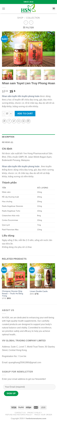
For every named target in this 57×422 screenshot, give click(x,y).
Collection (33, 18)
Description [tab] (8, 137)
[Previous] (6, 49)
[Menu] (3, 8)
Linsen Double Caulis (39, 291)
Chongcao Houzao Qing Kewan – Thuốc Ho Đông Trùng (12, 293)
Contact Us (20, 413)
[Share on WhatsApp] (4, 121)
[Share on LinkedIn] (28, 121)
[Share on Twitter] (14, 121)
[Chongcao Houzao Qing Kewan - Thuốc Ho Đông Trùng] (14, 275)
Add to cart (25, 113)
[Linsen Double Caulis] (42, 275)
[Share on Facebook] (9, 121)
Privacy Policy (34, 413)
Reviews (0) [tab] (7, 142)
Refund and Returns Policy (18, 415)
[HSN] (28, 8)
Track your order (43, 415)
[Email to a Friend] (19, 121)
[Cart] (53, 9)
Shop (20, 18)
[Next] (50, 49)
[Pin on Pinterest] (23, 121)
